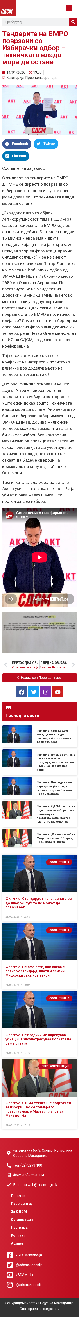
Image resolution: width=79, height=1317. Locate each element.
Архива (17, 1243)
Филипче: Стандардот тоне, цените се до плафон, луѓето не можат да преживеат (38, 903)
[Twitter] (33, 691)
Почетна (18, 1196)
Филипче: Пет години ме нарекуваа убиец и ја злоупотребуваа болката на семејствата (38, 1039)
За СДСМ (19, 1212)
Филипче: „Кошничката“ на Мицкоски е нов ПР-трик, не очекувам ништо (56, 838)
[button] (69, 8)
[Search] (73, 22)
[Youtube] (57, 691)
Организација (22, 1219)
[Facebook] (21, 691)
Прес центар (22, 1204)
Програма (19, 1227)
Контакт (18, 1235)
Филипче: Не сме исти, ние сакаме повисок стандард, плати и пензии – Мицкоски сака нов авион (56, 762)
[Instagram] (45, 691)
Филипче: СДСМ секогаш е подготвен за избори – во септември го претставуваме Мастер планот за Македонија (56, 814)
